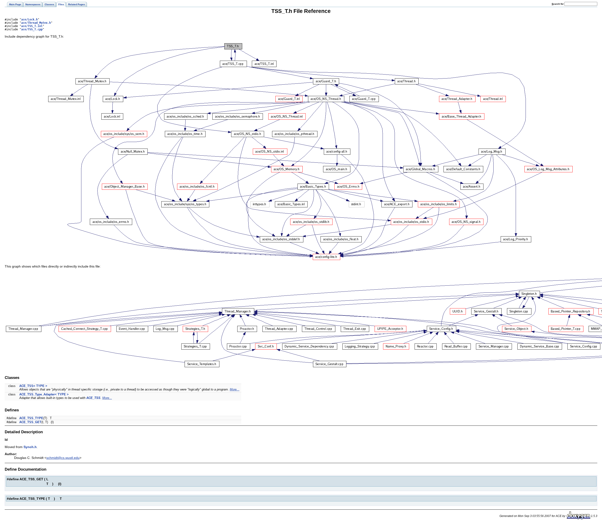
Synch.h (30, 447)
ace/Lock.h (29, 19)
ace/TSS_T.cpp (32, 29)
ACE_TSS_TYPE (31, 418)
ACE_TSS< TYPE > (33, 386)
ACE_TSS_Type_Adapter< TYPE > (44, 394)
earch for (558, 4)
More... (234, 389)
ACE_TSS (93, 398)
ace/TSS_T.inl (32, 26)
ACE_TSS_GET (30, 422)
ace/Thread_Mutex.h (36, 22)
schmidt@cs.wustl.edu (62, 458)
